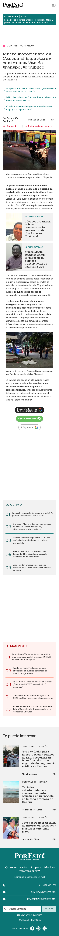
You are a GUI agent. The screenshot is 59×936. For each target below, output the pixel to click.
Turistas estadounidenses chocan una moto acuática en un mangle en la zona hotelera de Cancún (38, 795)
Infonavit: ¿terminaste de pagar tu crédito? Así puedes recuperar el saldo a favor (32, 514)
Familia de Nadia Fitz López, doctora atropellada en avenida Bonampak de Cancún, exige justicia (30, 670)
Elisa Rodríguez (29, 774)
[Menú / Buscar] (54, 5)
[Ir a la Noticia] (29, 227)
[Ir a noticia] (11, 756)
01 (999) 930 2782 (47, 885)
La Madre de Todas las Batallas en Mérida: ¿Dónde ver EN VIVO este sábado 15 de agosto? (32, 684)
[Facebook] (32, 928)
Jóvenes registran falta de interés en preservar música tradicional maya (39, 827)
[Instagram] (38, 928)
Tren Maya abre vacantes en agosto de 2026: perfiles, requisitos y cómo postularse (33, 696)
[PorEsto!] (13, 5)
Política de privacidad (29, 920)
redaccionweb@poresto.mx (41, 899)
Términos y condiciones (29, 915)
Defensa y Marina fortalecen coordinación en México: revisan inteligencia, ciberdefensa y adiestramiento (32, 526)
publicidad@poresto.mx (43, 892)
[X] (45, 928)
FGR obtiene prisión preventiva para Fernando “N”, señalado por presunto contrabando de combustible (30, 554)
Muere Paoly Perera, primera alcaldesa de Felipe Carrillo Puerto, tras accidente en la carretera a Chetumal (32, 709)
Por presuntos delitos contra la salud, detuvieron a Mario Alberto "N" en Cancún (31, 90)
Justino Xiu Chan (30, 839)
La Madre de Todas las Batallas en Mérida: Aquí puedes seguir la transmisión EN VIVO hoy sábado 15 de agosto (31, 657)
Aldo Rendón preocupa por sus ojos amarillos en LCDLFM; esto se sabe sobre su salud (32, 567)
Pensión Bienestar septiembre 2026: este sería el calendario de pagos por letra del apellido (31, 540)
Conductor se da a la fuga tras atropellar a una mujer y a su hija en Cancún (29, 108)
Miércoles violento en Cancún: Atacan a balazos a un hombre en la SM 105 (31, 99)
